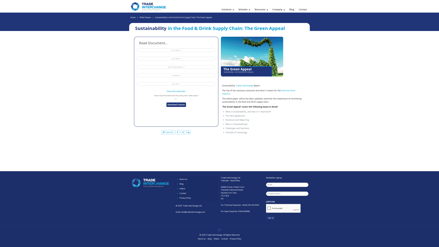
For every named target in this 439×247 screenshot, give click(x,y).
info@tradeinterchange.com (193, 212)
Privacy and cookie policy (176, 91)
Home (132, 17)
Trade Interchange (244, 85)
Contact (182, 193)
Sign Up (271, 218)
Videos (182, 188)
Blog (181, 184)
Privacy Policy (185, 198)
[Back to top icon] (219, 230)
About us (183, 179)
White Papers (145, 17)
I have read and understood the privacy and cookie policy (176, 95)
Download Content (176, 104)
